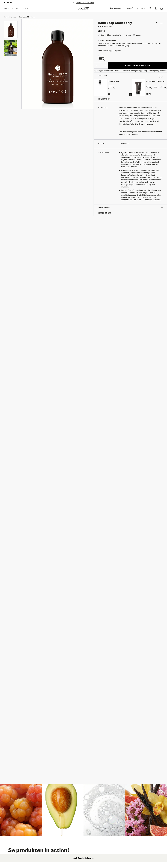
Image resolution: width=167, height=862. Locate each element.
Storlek (100, 56)
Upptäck (15, 8)
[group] (10, 29)
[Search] (150, 8)
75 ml (149, 87)
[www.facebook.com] (8, 2)
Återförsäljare (115, 8)
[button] (83, 858)
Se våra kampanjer (83, 2)
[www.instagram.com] (11, 2)
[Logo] (83, 8)
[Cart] (161, 8)
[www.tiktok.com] (5, 2)
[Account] (155, 8)
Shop (6, 8)
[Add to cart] (130, 94)
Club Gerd (26, 8)
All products (13, 17)
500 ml (101, 59)
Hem (5, 17)
